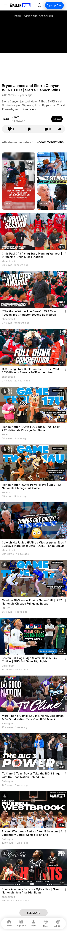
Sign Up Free (54, 5)
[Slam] (6, 119)
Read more (29, 109)
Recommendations (50, 142)
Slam (15, 117)
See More (33, 912)
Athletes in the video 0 (18, 142)
